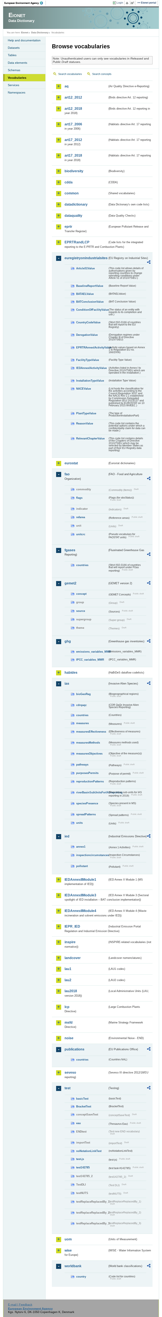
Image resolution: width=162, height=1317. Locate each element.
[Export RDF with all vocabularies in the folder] (148, 262)
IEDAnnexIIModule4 (80, 911)
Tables (12, 55)
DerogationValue (87, 334)
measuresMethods (88, 742)
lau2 (68, 980)
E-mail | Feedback (20, 1304)
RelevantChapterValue (90, 438)
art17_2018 (73, 155)
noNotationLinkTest (88, 1151)
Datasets (14, 47)
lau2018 (71, 991)
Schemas (14, 70)
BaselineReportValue (89, 285)
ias (67, 683)
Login (120, 2)
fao (67, 474)
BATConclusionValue (90, 301)
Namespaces (16, 92)
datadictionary (76, 204)
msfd (69, 1022)
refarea (80, 517)
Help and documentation (24, 40)
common (72, 193)
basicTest (82, 1098)
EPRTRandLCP (77, 242)
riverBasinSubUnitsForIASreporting (92, 792)
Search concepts (101, 74)
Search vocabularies (70, 74)
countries (82, 565)
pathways (82, 764)
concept (81, 593)
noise (69, 1038)
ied (67, 836)
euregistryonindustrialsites (86, 258)
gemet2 (70, 583)
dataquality (73, 215)
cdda (69, 182)
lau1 (68, 969)
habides (71, 672)
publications (74, 1049)
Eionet (24, 32)
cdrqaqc (81, 705)
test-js (80, 1159)
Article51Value (85, 268)
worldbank (73, 1266)
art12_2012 (73, 97)
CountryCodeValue (88, 322)
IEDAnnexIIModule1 (80, 879)
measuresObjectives (89, 753)
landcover (73, 958)
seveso (70, 1072)
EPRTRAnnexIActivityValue (92, 347)
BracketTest (83, 1106)
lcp (67, 1007)
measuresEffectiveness (91, 731)
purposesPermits (87, 773)
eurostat (71, 463)
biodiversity (74, 171)
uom (68, 1239)
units (79, 822)
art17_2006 (73, 124)
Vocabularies (17, 77)
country (81, 1276)
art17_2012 (73, 140)
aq (67, 86)
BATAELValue (85, 293)
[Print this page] (127, 3)
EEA (25, 3)
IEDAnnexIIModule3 (80, 895)
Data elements (17, 62)
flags (79, 497)
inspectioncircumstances (92, 855)
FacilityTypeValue (87, 360)
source (80, 610)
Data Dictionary (39, 32)
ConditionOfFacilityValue (92, 309)
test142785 (83, 1167)
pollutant (82, 866)
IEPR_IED (72, 926)
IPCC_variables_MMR (90, 659)
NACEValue (83, 388)
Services (13, 85)
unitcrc (80, 534)
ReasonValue (84, 423)
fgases (70, 550)
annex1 (80, 846)
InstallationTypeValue (90, 380)
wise (68, 1250)
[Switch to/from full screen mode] (133, 3)
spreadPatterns (86, 814)
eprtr (68, 226)
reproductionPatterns (90, 781)
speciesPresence (87, 803)
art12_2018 (73, 108)
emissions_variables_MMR (92, 651)
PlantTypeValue (86, 413)
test (67, 1088)
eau (78, 1123)
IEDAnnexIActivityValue (91, 368)
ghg (68, 641)
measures (82, 723)
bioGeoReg (83, 694)
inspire (70, 942)
